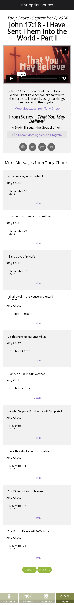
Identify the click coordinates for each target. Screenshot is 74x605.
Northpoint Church (37, 5)
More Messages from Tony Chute (37, 108)
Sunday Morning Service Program (39, 135)
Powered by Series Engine (37, 581)
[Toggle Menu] (66, 5)
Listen (37, 203)
